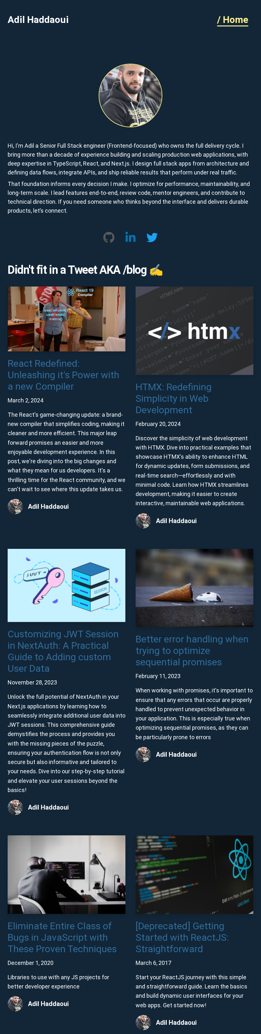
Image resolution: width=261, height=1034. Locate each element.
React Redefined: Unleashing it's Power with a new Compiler (63, 375)
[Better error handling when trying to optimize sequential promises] (194, 552)
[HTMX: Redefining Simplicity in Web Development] (194, 290)
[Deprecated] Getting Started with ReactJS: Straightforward (182, 937)
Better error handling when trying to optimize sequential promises (192, 651)
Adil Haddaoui (38, 19)
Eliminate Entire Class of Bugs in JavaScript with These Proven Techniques (62, 937)
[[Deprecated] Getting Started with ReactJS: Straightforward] (194, 839)
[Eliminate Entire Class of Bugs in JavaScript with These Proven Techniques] (66, 839)
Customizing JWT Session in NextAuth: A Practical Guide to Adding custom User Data (63, 651)
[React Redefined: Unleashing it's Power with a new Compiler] (66, 290)
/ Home (232, 19)
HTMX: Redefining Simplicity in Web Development (174, 398)
